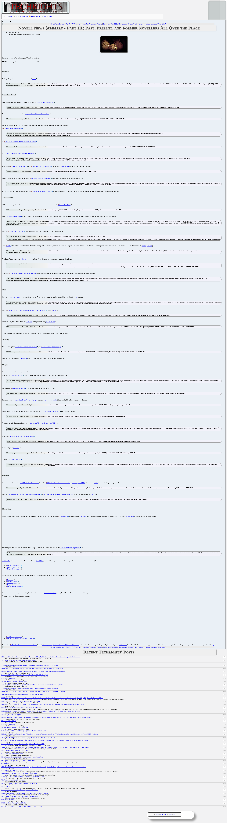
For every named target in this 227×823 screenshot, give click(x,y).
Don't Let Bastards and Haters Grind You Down (14, 750)
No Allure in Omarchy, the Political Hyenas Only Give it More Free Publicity (23, 744)
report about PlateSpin (17, 231)
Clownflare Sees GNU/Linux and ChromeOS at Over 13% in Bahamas (21, 707)
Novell (9, 585)
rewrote (30, 322)
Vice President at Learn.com (50, 411)
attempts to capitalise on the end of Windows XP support (61, 645)
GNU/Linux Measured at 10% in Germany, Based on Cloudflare (19, 790)
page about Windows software (42, 191)
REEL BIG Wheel (12, 583)
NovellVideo (39, 561)
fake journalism (50, 322)
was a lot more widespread (45, 102)
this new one (64, 516)
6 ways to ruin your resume (13, 128)
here (76, 297)
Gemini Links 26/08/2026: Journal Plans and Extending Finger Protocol (21, 806)
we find (17, 448)
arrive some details (51, 400)
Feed (50, 16)
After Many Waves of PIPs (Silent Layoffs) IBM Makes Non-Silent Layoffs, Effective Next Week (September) (32, 685)
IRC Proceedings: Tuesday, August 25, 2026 (13, 803)
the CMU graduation (18, 388)
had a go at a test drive (14, 216)
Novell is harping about (19, 166)
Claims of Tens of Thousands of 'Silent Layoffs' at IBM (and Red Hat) (21, 701)
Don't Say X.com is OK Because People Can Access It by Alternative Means (23, 776)
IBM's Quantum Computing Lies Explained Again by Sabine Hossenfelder (22, 757)
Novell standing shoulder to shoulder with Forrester (25, 494)
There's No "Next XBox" (8, 721)
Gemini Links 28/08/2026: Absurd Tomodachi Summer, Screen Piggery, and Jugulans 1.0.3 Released (29, 665)
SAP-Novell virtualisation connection (58, 483)
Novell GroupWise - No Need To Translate (20, 638)
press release (65, 166)
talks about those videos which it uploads (24, 645)
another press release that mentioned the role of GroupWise (27, 310)
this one (83, 516)
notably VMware (147, 246)
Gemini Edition (24, 16)
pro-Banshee (130, 516)
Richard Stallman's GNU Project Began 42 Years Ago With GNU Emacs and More (24, 793)
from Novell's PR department (71, 548)
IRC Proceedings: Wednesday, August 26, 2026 (14, 727)
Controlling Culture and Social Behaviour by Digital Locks (17, 760)
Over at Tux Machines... (8, 678)
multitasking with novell (14, 637)
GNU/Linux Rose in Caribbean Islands (12, 753)
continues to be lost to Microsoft (41, 178)
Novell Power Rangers (14, 586)
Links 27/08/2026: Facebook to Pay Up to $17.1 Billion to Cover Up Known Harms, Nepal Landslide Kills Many (33, 691)
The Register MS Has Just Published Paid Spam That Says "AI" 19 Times (22, 694)
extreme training (12, 581)
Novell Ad (10, 580)
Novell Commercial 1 (13, 565)
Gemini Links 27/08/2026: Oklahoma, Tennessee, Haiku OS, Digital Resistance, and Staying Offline (29, 688)
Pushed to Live (5, 786)
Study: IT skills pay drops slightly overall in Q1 (19, 153)
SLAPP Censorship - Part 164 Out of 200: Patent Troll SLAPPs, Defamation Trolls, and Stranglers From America (33, 671)
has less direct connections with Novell (22, 436)
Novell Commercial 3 (13, 569)
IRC (17, 16)
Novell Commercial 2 (13, 567)
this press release (17, 375)
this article (25, 259)
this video (124, 645)
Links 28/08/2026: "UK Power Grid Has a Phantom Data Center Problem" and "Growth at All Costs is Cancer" (32, 668)
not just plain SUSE (78, 483)
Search (45, 16)
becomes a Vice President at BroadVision (43, 423)
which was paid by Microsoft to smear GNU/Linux (58, 494)
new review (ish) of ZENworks (41, 166)
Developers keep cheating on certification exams (20, 142)
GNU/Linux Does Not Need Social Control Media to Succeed (18, 660)
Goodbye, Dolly (6, 763)
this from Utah (16, 459)
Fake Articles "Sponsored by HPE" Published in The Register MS (19, 796)
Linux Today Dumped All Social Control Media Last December (19, 773)
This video (7, 561)
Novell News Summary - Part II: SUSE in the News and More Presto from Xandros (76, 24)
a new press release (15, 297)
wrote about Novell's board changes (26, 400)
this (35, 79)
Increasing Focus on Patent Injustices (11, 714)
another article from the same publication (23, 273)
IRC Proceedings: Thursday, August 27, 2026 (14, 681)
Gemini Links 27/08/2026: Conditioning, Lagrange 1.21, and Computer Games (23, 730)
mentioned (23, 358)
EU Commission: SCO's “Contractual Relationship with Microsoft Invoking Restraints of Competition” (134, 24)
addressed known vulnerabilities (27, 347)
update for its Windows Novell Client (38, 114)
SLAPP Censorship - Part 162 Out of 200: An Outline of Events (19, 783)
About (12, 16)
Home (7, 16)
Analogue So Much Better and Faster (11, 770)
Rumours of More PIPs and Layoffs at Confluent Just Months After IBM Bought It (24, 675)
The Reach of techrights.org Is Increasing (12, 780)
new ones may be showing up (52, 347)
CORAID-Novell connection (30, 483)
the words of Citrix (64, 205)
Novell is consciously (50, 593)
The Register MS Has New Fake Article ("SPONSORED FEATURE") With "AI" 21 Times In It (28, 737)
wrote (9, 246)
